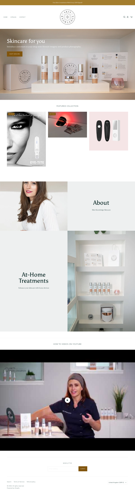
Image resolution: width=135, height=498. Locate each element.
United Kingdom (116, 482)
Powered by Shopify (13, 488)
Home (5, 17)
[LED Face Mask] (67, 125)
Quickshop (16, 170)
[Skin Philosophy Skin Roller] (108, 131)
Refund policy (31, 482)
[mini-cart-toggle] (131, 17)
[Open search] (124, 17)
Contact (22, 17)
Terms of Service (19, 482)
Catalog (13, 17)
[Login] (128, 17)
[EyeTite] (26, 139)
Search (9, 482)
